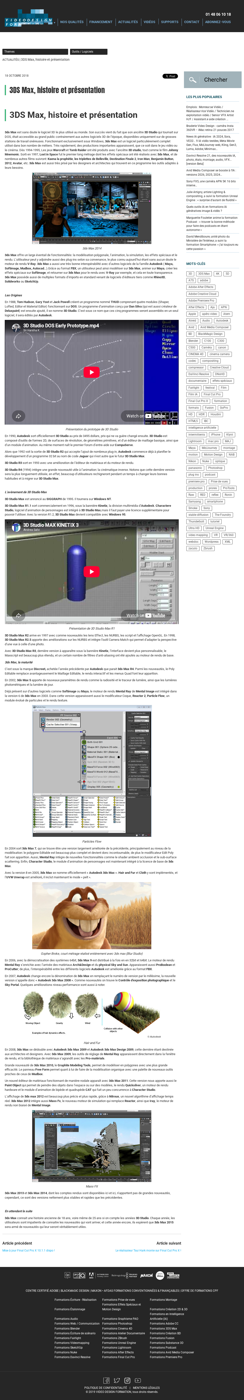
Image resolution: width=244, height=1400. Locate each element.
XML (227, 541)
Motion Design (213, 454)
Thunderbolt (196, 521)
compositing (210, 360)
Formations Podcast (163, 1347)
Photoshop (215, 468)
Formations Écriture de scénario (75, 1333)
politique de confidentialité (105, 1388)
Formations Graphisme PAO (120, 1319)
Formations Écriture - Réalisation (76, 1299)
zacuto (192, 548)
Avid (191, 327)
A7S (191, 280)
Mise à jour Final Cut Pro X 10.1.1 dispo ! (28, 1250)
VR (216, 535)
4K (217, 273)
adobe (204, 280)
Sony (206, 508)
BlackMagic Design (210, 334)
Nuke (205, 461)
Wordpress (212, 541)
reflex (215, 494)
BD (190, 334)
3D (190, 273)
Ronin (228, 494)
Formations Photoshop (117, 1323)
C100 (207, 341)
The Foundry (223, 514)
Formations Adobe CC (164, 1323)
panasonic (195, 468)
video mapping (198, 535)
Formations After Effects (118, 1352)
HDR (201, 414)
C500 (191, 347)
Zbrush (208, 548)
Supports (169, 22)
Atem (226, 314)
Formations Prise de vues (118, 1299)
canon (222, 347)
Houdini (216, 414)
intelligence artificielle (202, 427)
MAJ (228, 441)
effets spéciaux (222, 380)
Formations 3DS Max (163, 1328)
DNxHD (220, 374)
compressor (196, 367)
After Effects (196, 307)
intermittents (196, 434)
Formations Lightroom (116, 1347)
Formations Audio (66, 1319)
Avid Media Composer (214, 327)
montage (229, 448)
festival (210, 387)
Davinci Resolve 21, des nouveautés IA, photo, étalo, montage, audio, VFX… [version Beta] (211, 159)
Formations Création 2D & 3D (169, 1309)
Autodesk (222, 320)
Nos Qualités (72, 22)
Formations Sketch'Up (69, 1347)
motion (193, 454)
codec (192, 360)
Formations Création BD (165, 1333)
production (195, 488)
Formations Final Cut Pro (118, 1357)
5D (227, 273)
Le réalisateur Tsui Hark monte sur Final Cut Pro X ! (148, 1250)
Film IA (193, 394)
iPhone (215, 434)
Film (224, 387)
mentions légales (146, 1388)
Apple (192, 314)
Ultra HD (193, 528)
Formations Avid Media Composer (172, 1352)
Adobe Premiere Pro (201, 300)
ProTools (228, 488)
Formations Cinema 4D (117, 1328)
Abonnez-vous (218, 22)
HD (190, 414)
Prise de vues (219, 481)
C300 (220, 341)
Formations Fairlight (68, 1338)
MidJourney (209, 448)
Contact (191, 22)
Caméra (207, 347)
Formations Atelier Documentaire (123, 1333)
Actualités (128, 22)
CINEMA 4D (195, 354)
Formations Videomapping (72, 1343)
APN (224, 307)
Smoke (192, 508)
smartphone (215, 501)
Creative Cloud (219, 367)
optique (220, 461)
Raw (191, 494)
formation (220, 401)
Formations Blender (67, 1328)
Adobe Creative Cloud (202, 294)
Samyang (194, 501)
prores (213, 488)
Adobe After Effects (200, 287)
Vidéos (149, 22)
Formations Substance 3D (166, 1343)
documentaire (197, 380)
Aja (212, 307)
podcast (210, 474)
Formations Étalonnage (70, 1309)
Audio (206, 320)
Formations (41, 22)
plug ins (193, 474)
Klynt (229, 434)
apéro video (209, 314)
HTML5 (193, 421)
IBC (206, 421)
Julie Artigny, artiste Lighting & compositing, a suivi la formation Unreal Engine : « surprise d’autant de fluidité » (212, 196)
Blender (193, 341)
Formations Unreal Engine (119, 1343)
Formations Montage (163, 1299)
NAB (231, 454)
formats (193, 407)
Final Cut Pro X (198, 401)
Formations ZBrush (114, 1338)
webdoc (193, 541)
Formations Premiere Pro (166, 1357)
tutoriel (214, 521)
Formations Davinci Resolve (72, 1357)
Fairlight (193, 387)
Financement (100, 22)
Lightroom (195, 441)
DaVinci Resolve (198, 374)
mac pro (213, 441)
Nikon (192, 461)
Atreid (192, 320)
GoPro (224, 407)
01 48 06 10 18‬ (218, 14)
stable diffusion (198, 514)
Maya (192, 448)
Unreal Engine (215, 528)
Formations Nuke (66, 1352)
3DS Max (204, 273)
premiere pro (196, 481)
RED (202, 494)
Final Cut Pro (212, 394)
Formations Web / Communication (77, 1323)
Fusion (209, 407)
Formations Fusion (162, 1338)
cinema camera (220, 354)
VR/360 (229, 535)
